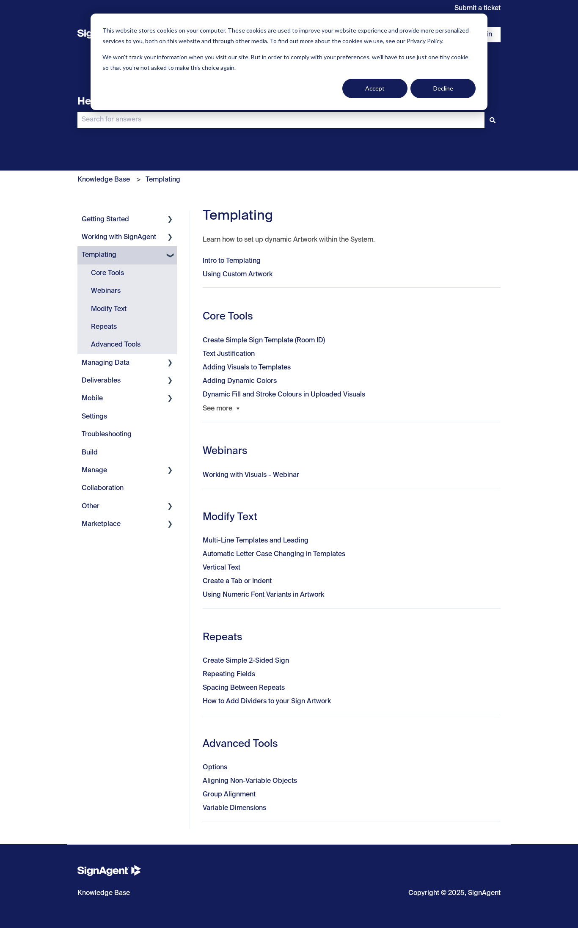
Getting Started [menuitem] (105, 219)
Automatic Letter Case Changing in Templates (274, 554)
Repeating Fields (229, 674)
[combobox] (280, 120)
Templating (163, 179)
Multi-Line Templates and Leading (255, 540)
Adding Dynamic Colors (240, 381)
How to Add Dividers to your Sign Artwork (267, 701)
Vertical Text (221, 568)
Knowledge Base (103, 179)
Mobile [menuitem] (92, 398)
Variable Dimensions (234, 808)
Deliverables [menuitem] (101, 380)
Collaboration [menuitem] (103, 488)
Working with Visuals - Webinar (251, 475)
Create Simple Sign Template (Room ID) (264, 340)
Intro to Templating (232, 261)
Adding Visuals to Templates (247, 367)
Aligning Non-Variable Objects (250, 781)
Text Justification (229, 354)
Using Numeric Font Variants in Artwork (263, 595)
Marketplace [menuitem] (101, 524)
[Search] (492, 120)
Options (215, 767)
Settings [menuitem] (94, 416)
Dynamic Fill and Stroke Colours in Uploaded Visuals (284, 394)
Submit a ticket (477, 8)
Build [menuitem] (90, 452)
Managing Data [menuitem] (105, 363)
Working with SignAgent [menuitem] (119, 237)
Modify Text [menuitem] (109, 309)
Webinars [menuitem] (106, 291)
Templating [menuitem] (99, 255)
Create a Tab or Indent (237, 581)
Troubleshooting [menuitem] (107, 434)
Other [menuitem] (90, 506)
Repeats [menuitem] (104, 327)
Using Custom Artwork (237, 274)
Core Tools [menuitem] (107, 273)
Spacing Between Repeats (244, 688)
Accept (375, 88)
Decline (443, 88)
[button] (170, 220)
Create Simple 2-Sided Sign (246, 661)
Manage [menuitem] (94, 470)
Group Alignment (229, 794)
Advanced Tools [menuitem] (115, 344)
